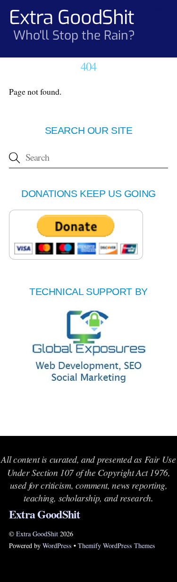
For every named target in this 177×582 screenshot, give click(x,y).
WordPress (57, 545)
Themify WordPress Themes (116, 545)
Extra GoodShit (37, 533)
